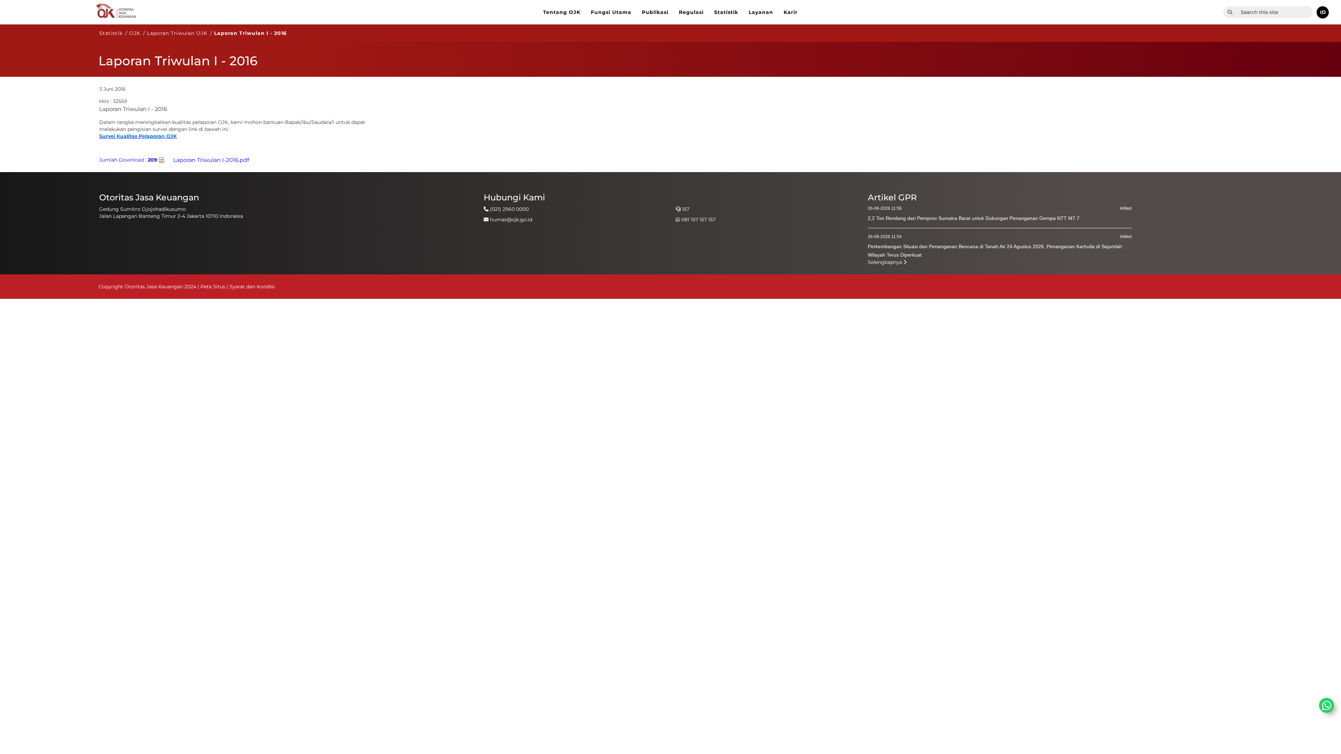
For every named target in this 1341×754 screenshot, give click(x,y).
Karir (791, 12)
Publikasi (655, 12)
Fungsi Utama (611, 12)
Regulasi (691, 12)
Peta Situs (213, 286)
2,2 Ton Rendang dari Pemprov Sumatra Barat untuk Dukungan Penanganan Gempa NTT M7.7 (973, 218)
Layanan (761, 12)
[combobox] (1275, 12)
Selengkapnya (885, 262)
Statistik (726, 12)
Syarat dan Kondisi (252, 286)
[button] (1323, 12)
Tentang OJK (561, 12)
